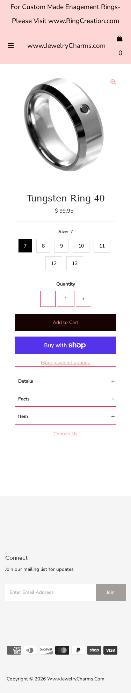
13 (75, 263)
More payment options (65, 362)
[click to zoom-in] (113, 82)
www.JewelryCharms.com (66, 45)
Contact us (65, 433)
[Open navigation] (11, 46)
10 (81, 246)
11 (102, 246)
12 (54, 263)
